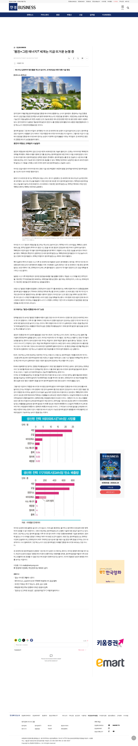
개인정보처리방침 (93, 715)
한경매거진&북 (12, 1)
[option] (110, 569)
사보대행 (103, 1)
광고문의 (77, 715)
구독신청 (121, 1)
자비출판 (109, 1)
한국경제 (24, 725)
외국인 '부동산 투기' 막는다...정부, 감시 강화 (31, 584)
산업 (80, 15)
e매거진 (127, 1)
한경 (72, 1)
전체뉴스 (30, 15)
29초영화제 (64, 728)
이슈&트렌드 (106, 15)
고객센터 (119, 715)
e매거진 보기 (110, 492)
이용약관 (83, 715)
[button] (122, 7)
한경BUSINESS (21, 47)
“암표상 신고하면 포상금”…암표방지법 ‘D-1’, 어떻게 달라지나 (37, 590)
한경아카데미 (64, 725)
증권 (57, 15)
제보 (115, 1)
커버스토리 (45, 15)
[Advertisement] (69, 31)
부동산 (69, 15)
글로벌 (92, 15)
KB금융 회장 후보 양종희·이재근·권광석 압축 (31, 587)
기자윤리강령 (102, 715)
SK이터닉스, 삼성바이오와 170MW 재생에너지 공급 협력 (36, 581)
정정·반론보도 (111, 715)
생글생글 (37, 728)
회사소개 (64, 715)
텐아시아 (24, 728)
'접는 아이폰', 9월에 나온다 (24, 578)
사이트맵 (125, 715)
